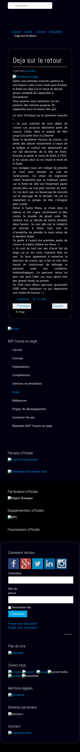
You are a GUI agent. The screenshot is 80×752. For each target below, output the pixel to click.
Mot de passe (12, 590)
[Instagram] (61, 563)
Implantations (21, 366)
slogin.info (68, 634)
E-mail (41, 299)
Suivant (58, 306)
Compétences (21, 375)
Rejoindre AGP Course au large (32, 426)
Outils (28, 31)
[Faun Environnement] (23, 459)
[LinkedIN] (49, 563)
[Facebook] (13, 563)
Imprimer (23, 299)
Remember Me (21, 607)
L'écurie (16, 31)
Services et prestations (27, 383)
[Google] (25, 563)
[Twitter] (37, 563)
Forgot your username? (23, 627)
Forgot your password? (23, 623)
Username (14, 573)
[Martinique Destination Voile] (27, 471)
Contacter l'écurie (23, 417)
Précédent (23, 306)
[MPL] (12, 517)
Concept (17, 358)
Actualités (55, 31)
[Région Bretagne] (20, 498)
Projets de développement (29, 409)
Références (19, 400)
